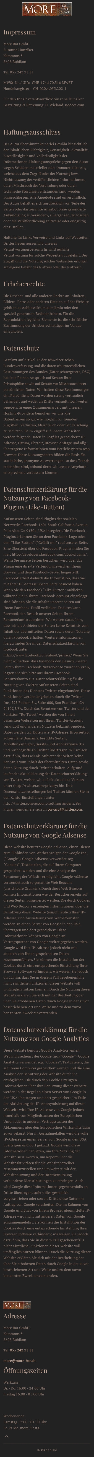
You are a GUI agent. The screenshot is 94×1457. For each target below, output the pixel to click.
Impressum (47, 1450)
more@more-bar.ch (19, 1360)
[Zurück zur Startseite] (47, 9)
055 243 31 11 (21, 1350)
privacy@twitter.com (65, 809)
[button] (6, 1436)
